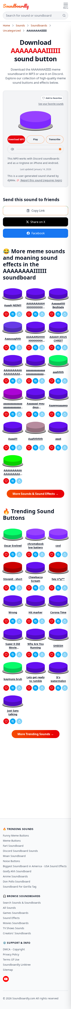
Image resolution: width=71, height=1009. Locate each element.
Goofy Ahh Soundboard (17, 871)
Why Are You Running (35, 645)
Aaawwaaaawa (58, 405)
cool (58, 545)
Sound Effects (11, 918)
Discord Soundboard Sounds (20, 851)
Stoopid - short (12, 579)
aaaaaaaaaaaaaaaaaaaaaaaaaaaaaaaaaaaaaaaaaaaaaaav (35, 372)
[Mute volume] (12, 149)
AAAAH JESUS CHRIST (58, 338)
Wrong (13, 612)
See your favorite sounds (51, 103)
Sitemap (8, 969)
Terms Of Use (11, 959)
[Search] (64, 15)
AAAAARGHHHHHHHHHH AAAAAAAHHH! (35, 338)
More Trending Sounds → (35, 734)
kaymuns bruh (13, 679)
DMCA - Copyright (14, 949)
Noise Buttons (11, 861)
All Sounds (9, 907)
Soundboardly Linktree (17, 964)
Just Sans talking (13, 712)
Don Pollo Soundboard (16, 881)
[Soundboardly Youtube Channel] (6, 979)
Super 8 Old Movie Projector (12, 645)
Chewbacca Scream (36, 579)
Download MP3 (16, 139)
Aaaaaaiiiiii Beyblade (58, 305)
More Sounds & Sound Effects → (35, 494)
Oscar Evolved (13, 545)
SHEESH (58, 645)
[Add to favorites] (6, 314)
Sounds (20, 25)
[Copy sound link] (13, 314)
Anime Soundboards (15, 876)
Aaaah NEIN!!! (12, 305)
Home (6, 25)
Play (35, 139)
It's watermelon (58, 679)
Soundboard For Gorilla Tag (19, 886)
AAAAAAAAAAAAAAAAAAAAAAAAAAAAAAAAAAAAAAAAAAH (13, 372)
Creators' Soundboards (17, 933)
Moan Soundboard (14, 856)
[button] (35, 119)
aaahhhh (58, 372)
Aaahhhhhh (35, 439)
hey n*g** (58, 579)
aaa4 (58, 439)
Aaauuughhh (13, 338)
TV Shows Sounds (13, 928)
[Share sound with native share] (19, 314)
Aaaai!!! (12, 439)
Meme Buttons (12, 840)
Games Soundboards (15, 913)
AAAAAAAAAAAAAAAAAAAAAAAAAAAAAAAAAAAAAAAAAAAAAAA (13, 472)
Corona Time (58, 612)
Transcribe (54, 139)
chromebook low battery (35, 545)
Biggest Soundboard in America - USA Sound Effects (35, 866)
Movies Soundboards (16, 923)
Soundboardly (16, 5)
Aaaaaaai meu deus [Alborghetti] (35, 405)
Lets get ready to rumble (36, 679)
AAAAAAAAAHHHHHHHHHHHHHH (35, 305)
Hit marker (35, 612)
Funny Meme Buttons (16, 835)
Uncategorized (12, 30)
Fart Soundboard (13, 845)
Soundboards (39, 25)
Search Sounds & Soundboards (22, 902)
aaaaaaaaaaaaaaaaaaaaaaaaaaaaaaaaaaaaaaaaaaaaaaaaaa (12, 405)
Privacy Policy (11, 954)
